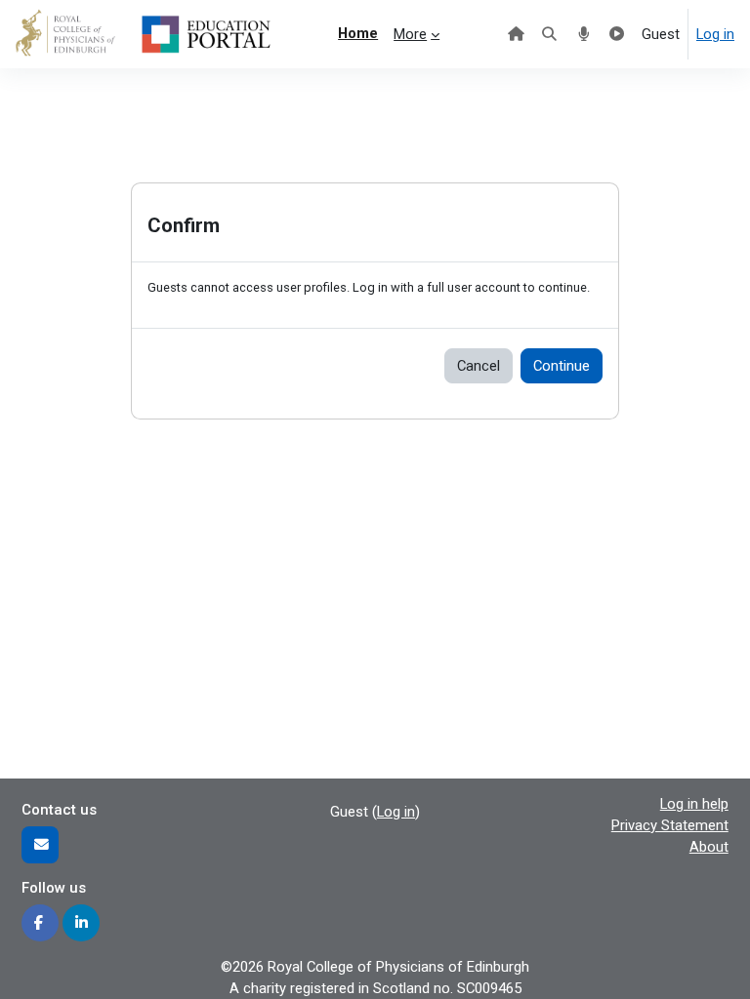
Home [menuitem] (358, 33)
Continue (561, 366)
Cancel (478, 366)
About (709, 847)
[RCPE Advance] (618, 34)
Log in (715, 34)
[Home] (516, 34)
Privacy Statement (670, 825)
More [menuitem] (410, 34)
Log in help (694, 804)
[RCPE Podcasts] (583, 34)
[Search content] (550, 34)
